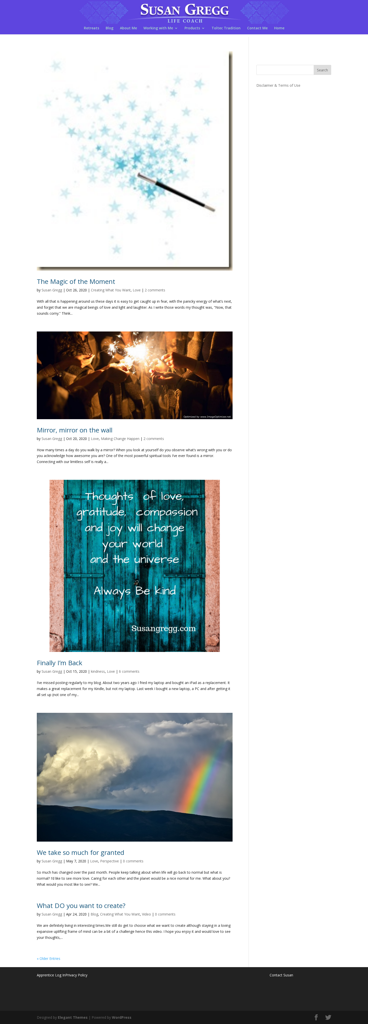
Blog (109, 28)
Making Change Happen (120, 438)
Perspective (109, 861)
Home (279, 28)
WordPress (121, 1017)
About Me (128, 28)
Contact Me (257, 28)
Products (192, 28)
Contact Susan (281, 975)
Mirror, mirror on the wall (74, 429)
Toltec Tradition (226, 28)
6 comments (129, 671)
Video (146, 914)
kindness (98, 671)
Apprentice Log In (51, 975)
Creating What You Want (111, 290)
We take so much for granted (80, 852)
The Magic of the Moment (76, 281)
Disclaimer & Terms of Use (278, 85)
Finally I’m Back (59, 662)
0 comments (133, 861)
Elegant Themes (73, 1017)
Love (137, 290)
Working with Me (158, 28)
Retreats (91, 28)
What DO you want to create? (81, 905)
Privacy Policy (76, 975)
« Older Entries (48, 958)
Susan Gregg (52, 290)
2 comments (155, 290)
